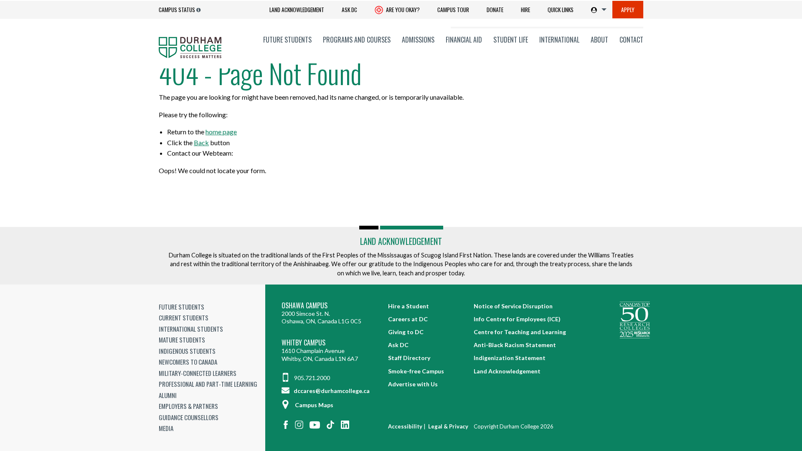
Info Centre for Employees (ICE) (517, 319)
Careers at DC (408, 319)
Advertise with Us (413, 384)
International (559, 39)
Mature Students (182, 339)
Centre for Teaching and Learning (520, 331)
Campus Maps (314, 404)
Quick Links (561, 9)
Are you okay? (402, 9)
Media (166, 428)
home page (221, 132)
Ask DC (349, 9)
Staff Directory (409, 357)
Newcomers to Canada (188, 361)
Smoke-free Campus (416, 371)
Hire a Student (408, 306)
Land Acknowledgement (296, 9)
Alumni (168, 395)
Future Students (287, 39)
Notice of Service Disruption (513, 306)
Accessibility (405, 426)
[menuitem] (297, 10)
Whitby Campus (303, 342)
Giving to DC (406, 331)
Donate (495, 9)
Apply (627, 9)
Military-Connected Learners (197, 373)
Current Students (183, 317)
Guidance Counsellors (188, 417)
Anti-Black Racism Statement (515, 344)
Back (201, 142)
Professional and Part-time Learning (208, 383)
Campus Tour (453, 9)
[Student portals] (597, 9)
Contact (631, 39)
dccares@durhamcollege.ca (331, 390)
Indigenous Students (187, 350)
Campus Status (177, 9)
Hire (525, 9)
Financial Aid (464, 39)
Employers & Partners (188, 406)
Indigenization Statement (510, 357)
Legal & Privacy (448, 426)
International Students (191, 328)
